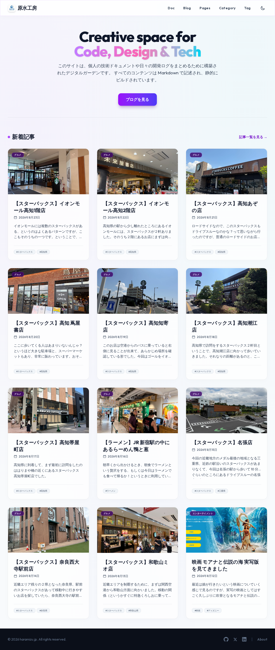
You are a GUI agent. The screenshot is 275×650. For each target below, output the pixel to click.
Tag (247, 8)
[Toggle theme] (262, 8)
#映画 (197, 610)
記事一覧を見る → (253, 137)
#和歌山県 (133, 610)
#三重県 (221, 490)
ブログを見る (137, 99)
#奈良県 (43, 610)
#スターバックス (24, 252)
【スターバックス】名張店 (222, 442)
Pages (205, 8)
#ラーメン (110, 490)
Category (227, 8)
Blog (187, 8)
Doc (171, 8)
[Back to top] (265, 640)
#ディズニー (213, 610)
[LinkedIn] (244, 639)
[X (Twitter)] (235, 639)
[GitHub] (226, 639)
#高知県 (43, 252)
